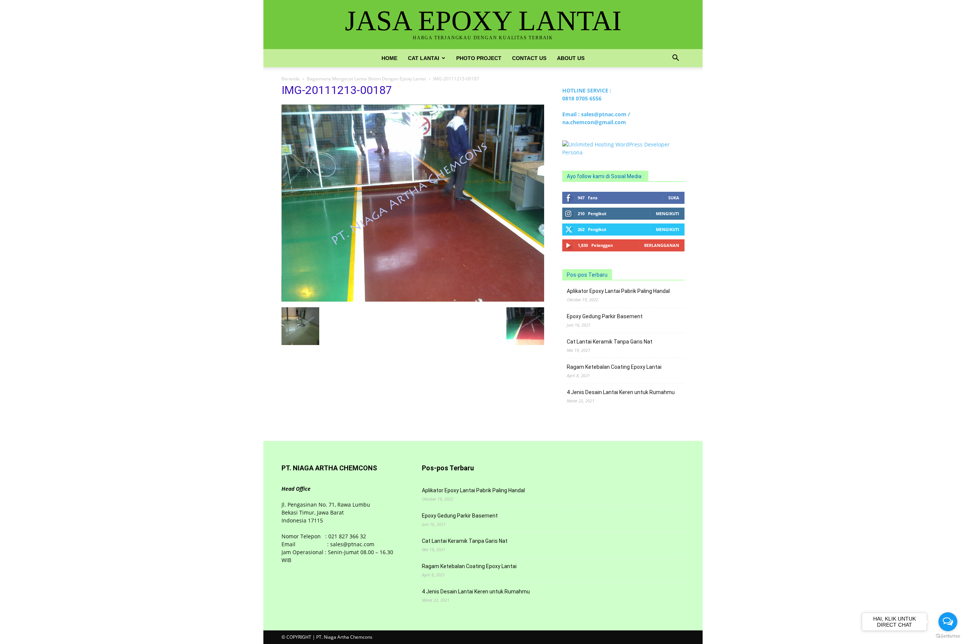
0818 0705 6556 (581, 98)
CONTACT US (529, 58)
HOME (389, 58)
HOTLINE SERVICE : (586, 90)
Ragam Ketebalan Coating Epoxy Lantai (614, 367)
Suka (673, 197)
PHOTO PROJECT (478, 58)
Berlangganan (661, 245)
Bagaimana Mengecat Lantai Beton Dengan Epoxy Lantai (366, 78)
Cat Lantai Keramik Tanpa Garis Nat (609, 342)
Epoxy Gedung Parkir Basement (605, 316)
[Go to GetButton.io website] (948, 636)
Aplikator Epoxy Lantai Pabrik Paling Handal (618, 291)
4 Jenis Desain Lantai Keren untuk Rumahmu (621, 392)
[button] (675, 58)
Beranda (290, 78)
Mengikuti (667, 213)
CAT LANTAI (423, 58)
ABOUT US (571, 58)
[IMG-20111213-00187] (412, 299)
